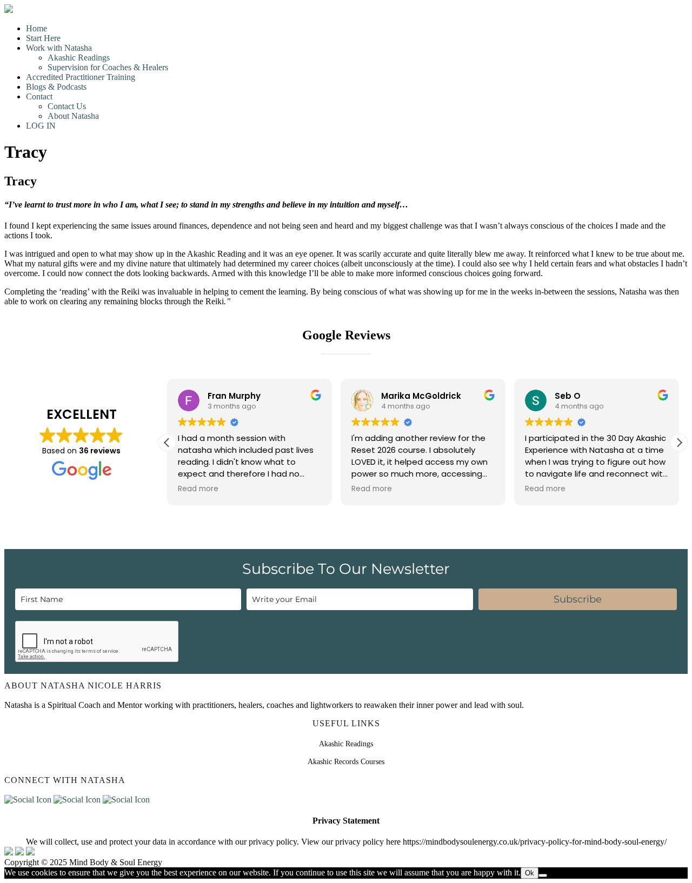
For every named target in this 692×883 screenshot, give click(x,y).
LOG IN (41, 125)
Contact (39, 96)
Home (36, 28)
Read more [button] (198, 489)
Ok (529, 873)
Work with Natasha (59, 47)
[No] (542, 875)
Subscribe (578, 599)
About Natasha (73, 116)
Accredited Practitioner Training (80, 77)
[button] (679, 442)
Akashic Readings (79, 57)
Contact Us (67, 106)
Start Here (43, 38)
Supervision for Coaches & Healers (108, 67)
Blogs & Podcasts (56, 86)
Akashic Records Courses (346, 762)
